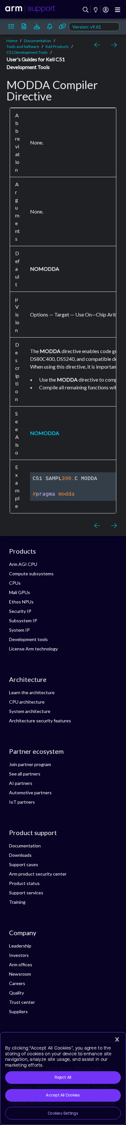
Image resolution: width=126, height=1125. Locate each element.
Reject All (63, 1077)
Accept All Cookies (63, 1095)
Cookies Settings (63, 1113)
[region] (63, 1078)
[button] (11, 26)
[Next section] (112, 45)
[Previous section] (98, 45)
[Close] (117, 1039)
